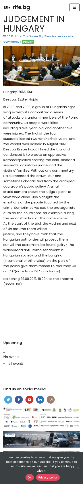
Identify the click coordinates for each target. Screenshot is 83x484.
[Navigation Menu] (74, 7)
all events (15, 363)
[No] (77, 468)
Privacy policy (48, 477)
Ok (30, 477)
